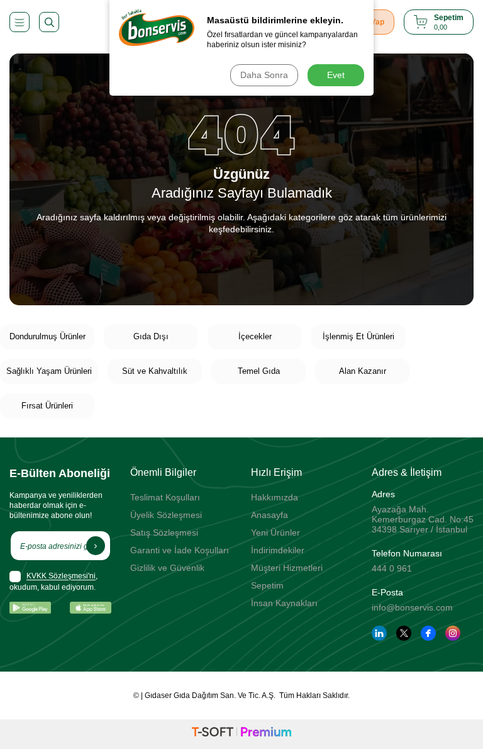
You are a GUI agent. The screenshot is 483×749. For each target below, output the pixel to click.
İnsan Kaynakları (284, 603)
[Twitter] (403, 633)
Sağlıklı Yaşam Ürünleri (49, 371)
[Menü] (19, 22)
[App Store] (90, 608)
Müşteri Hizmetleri (287, 568)
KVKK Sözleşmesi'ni (61, 576)
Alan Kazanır (362, 371)
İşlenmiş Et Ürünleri (358, 336)
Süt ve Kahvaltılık (154, 371)
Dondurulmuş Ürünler (47, 336)
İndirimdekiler (277, 550)
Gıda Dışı (151, 336)
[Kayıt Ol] (95, 545)
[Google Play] (30, 608)
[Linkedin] (379, 633)
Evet (336, 75)
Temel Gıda (259, 371)
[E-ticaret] (241, 733)
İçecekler (255, 336)
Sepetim (267, 585)
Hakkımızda (274, 497)
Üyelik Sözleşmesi (166, 515)
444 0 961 (392, 568)
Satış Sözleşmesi (164, 532)
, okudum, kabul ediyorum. (53, 582)
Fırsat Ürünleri (47, 405)
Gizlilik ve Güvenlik (167, 568)
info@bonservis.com (412, 607)
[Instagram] (452, 633)
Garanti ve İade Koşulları (179, 550)
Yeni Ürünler (275, 532)
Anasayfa (269, 515)
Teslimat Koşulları (165, 497)
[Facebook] (428, 633)
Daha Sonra (264, 75)
